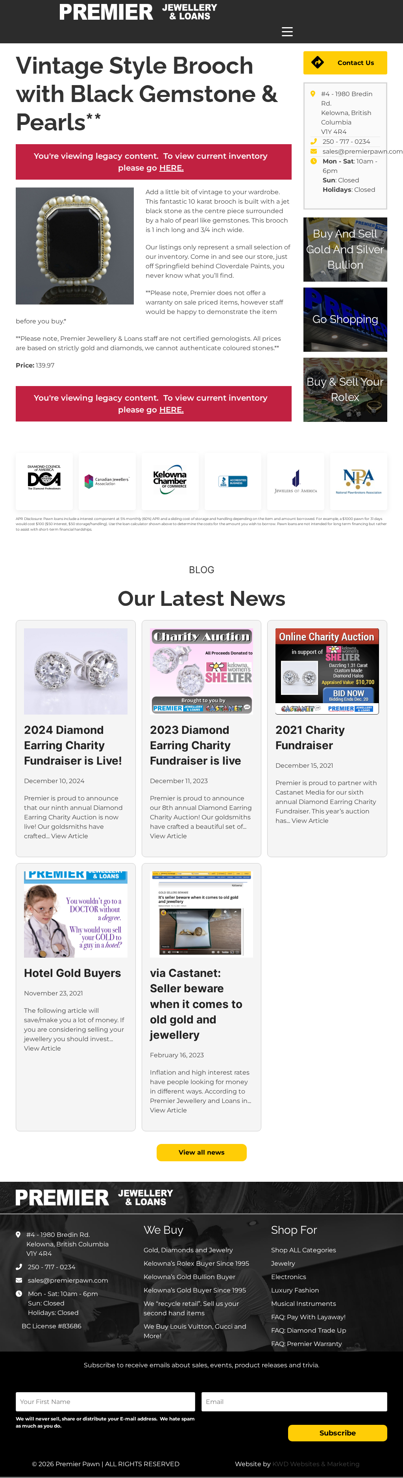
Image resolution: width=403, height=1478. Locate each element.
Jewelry (283, 1263)
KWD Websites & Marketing (316, 1464)
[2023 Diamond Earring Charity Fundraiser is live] (201, 671)
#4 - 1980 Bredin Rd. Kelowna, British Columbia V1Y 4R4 (347, 113)
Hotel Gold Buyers (72, 973)
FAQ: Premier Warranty (306, 1344)
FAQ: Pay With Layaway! (308, 1317)
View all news (202, 1152)
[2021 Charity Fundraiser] (327, 671)
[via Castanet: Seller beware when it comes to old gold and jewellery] (201, 914)
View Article (69, 836)
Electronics (288, 1277)
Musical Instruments (303, 1303)
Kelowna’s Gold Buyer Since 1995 (195, 1290)
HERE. (171, 168)
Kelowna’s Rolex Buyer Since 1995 (196, 1263)
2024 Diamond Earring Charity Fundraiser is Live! (73, 745)
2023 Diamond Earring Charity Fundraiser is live (195, 745)
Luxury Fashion (295, 1290)
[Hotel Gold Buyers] (76, 914)
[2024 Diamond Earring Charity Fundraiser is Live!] (76, 671)
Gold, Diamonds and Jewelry (188, 1250)
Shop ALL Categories (303, 1250)
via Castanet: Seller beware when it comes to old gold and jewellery (196, 1004)
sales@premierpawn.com (363, 151)
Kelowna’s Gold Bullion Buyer (189, 1277)
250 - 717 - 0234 (346, 141)
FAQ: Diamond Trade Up (308, 1330)
